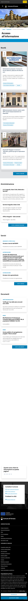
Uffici (2, 532)
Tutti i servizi (20, 283)
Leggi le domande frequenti (13, 489)
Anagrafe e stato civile (5, 547)
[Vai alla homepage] (6, 6)
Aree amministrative (5, 530)
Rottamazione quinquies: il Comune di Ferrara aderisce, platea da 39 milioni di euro (13, 70)
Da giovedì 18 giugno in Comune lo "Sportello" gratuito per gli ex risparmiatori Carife (14, 151)
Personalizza (14, 594)
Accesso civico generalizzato (10, 275)
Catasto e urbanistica (5, 557)
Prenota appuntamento (12, 493)
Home (3, 29)
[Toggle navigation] (2, 6)
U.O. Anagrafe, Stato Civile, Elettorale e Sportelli (13, 190)
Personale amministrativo (6, 538)
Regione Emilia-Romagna (5, 1)
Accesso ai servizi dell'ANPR (10, 243)
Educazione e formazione (6, 564)
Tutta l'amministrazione (17, 225)
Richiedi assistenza (11, 491)
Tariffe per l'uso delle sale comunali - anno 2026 (13, 302)
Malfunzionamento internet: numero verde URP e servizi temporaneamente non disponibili (13, 111)
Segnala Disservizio (11, 499)
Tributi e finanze (4, 566)
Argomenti (9, 29)
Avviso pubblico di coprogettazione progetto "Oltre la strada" (12, 333)
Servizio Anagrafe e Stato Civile (11, 205)
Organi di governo (4, 528)
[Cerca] (26, 6)
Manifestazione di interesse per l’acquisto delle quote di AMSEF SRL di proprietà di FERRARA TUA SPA (13, 319)
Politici (2, 536)
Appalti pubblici (4, 555)
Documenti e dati (4, 540)
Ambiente (3, 568)
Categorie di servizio (6, 543)
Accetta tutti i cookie (14, 598)
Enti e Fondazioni (4, 534)
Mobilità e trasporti (5, 562)
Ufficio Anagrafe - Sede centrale (11, 217)
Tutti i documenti (19, 347)
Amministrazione (5, 524)
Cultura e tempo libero (5, 549)
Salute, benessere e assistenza (7, 570)
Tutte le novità (20, 173)
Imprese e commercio (5, 553)
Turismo (2, 560)
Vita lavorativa (4, 551)
